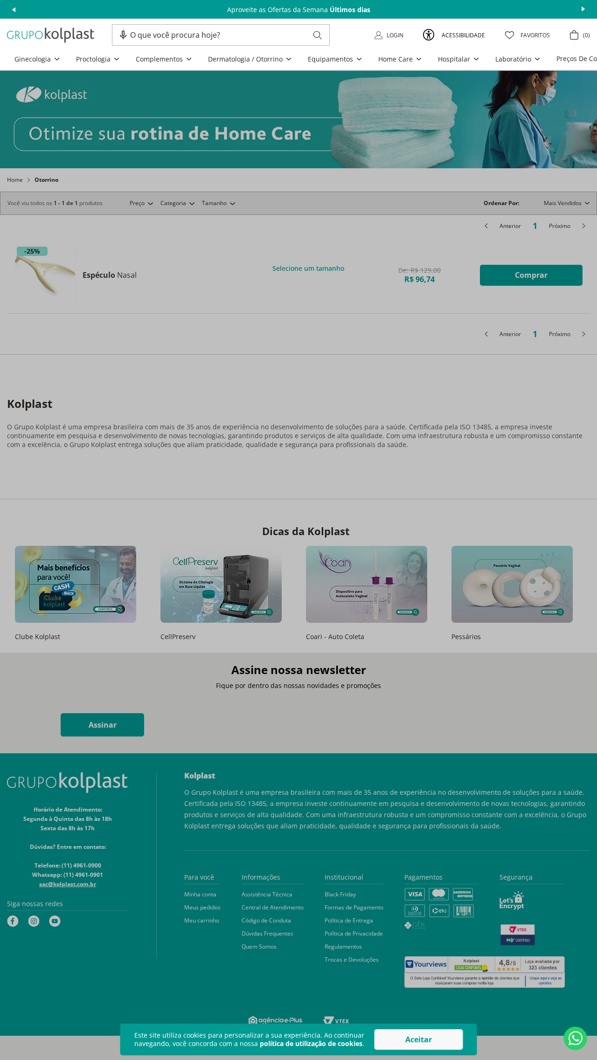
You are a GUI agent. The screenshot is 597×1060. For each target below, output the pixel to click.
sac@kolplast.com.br (67, 884)
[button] (123, 35)
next (583, 9)
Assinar (103, 725)
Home (15, 180)
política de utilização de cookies (311, 1043)
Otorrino (46, 180)
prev (14, 9)
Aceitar (418, 1039)
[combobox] (226, 35)
